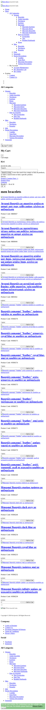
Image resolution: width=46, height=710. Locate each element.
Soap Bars (21, 60)
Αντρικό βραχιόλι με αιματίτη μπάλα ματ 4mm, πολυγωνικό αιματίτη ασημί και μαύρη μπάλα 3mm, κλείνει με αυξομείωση (22, 260)
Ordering (4, 182)
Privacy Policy (10, 633)
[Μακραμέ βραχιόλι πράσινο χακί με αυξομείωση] (18, 562)
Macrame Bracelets (28, 31)
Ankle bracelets (23, 19)
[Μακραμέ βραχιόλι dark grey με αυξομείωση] (17, 503)
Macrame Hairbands (29, 33)
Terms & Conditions (12, 631)
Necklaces (21, 21)
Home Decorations (20, 56)
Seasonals (17, 54)
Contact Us (13, 77)
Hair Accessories (23, 34)
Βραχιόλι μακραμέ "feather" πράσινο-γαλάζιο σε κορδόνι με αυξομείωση (21, 313)
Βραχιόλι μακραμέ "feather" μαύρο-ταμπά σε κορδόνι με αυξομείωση (21, 444)
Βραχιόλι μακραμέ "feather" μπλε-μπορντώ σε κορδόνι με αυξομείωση (20, 378)
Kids (15, 52)
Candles (20, 58)
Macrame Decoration (25, 62)
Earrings (21, 23)
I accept (3, 708)
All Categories (14, 13)
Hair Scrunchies (19, 114)
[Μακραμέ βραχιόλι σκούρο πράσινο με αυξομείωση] (19, 483)
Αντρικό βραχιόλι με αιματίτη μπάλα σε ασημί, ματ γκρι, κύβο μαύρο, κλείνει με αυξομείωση (22, 206)
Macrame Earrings (28, 27)
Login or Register (11, 626)
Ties (23, 38)
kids (6, 128)
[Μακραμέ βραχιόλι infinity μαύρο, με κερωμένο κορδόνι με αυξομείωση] (23, 584)
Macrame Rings (27, 29)
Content (12, 75)
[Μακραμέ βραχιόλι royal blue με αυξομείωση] (17, 542)
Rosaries (21, 50)
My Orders (17, 71)
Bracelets (21, 17)
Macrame (21, 25)
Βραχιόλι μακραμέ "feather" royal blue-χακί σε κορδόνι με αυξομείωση (23, 356)
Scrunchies (26, 36)
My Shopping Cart (20, 69)
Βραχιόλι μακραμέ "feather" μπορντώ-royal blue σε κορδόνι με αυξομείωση (22, 335)
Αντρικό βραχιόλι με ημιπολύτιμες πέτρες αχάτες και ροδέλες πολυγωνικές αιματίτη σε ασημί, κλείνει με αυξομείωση (22, 232)
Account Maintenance (21, 67)
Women (16, 15)
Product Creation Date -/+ (9, 178)
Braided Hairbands (28, 40)
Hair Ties (17, 116)
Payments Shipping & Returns (15, 629)
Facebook (8, 642)
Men (15, 44)
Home (7, 9)
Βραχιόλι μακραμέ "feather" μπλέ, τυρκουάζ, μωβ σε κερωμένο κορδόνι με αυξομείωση (22, 467)
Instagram (8, 644)
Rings (20, 42)
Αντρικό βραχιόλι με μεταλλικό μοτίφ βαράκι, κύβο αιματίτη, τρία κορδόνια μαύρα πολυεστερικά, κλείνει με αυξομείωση (21, 288)
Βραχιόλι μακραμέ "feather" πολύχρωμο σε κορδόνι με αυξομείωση (22, 400)
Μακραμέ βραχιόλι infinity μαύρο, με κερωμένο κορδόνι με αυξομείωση (21, 590)
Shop (7, 11)
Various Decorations (25, 64)
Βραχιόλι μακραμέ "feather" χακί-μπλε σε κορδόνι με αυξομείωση (22, 422)
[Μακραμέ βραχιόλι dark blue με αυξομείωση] (17, 522)
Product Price (5, 180)
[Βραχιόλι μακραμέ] (23, 307)
